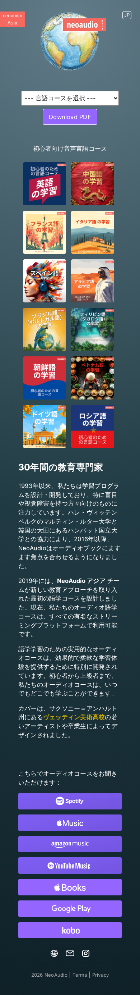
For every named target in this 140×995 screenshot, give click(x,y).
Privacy (100, 975)
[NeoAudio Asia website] (54, 955)
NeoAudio (49, 975)
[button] (126, 12)
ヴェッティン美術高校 (74, 717)
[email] (70, 955)
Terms (80, 975)
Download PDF (70, 116)
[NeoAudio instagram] (86, 955)
